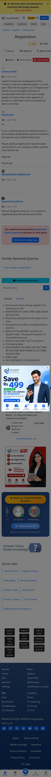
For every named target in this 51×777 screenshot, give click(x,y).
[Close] (47, 368)
